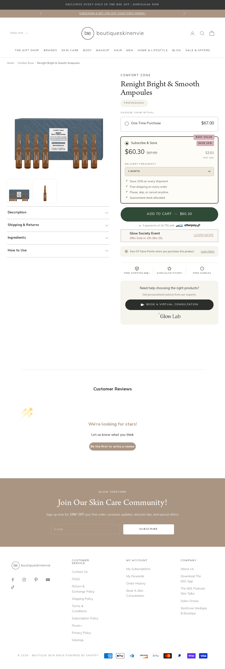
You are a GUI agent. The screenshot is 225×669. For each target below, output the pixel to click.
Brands (50, 50)
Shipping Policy (82, 599)
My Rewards (135, 576)
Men (129, 50)
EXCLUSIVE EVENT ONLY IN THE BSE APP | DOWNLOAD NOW (112, 4)
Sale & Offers (197, 50)
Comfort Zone (25, 63)
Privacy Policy (81, 633)
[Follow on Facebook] (13, 579)
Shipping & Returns (23, 225)
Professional (134, 103)
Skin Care (70, 50)
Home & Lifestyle (153, 50)
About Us (187, 569)
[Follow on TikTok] (13, 587)
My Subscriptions (138, 569)
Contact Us (80, 572)
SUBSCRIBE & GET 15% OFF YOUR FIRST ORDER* (112, 13)
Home (10, 63)
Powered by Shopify (82, 656)
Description (17, 212)
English (17, 33)
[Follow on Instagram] (24, 579)
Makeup (103, 50)
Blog (176, 50)
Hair (118, 50)
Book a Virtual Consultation (172, 304)
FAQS (76, 579)
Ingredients (17, 238)
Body (87, 50)
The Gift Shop (27, 50)
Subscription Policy (85, 618)
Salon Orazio (190, 601)
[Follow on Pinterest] (36, 579)
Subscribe (148, 529)
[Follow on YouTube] (48, 579)
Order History (135, 583)
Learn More (204, 235)
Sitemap (77, 640)
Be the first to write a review (112, 446)
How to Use (17, 250)
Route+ (77, 626)
